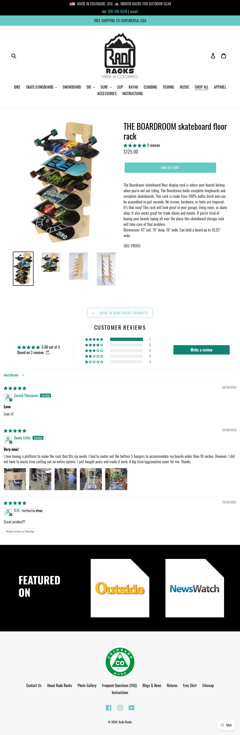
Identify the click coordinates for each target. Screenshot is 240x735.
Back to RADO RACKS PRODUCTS (123, 312)
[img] (15, 388)
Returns (172, 685)
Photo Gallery (87, 685)
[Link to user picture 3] (65, 479)
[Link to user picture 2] (40, 479)
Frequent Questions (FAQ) (119, 685)
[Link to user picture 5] (116, 479)
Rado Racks (125, 722)
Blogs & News (151, 685)
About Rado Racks (59, 685)
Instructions (120, 692)
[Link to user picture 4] (91, 479)
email (134, 11)
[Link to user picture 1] (15, 479)
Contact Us (33, 685)
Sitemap (208, 685)
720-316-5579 (117, 11)
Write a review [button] (202, 350)
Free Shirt (190, 685)
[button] (135, 145)
